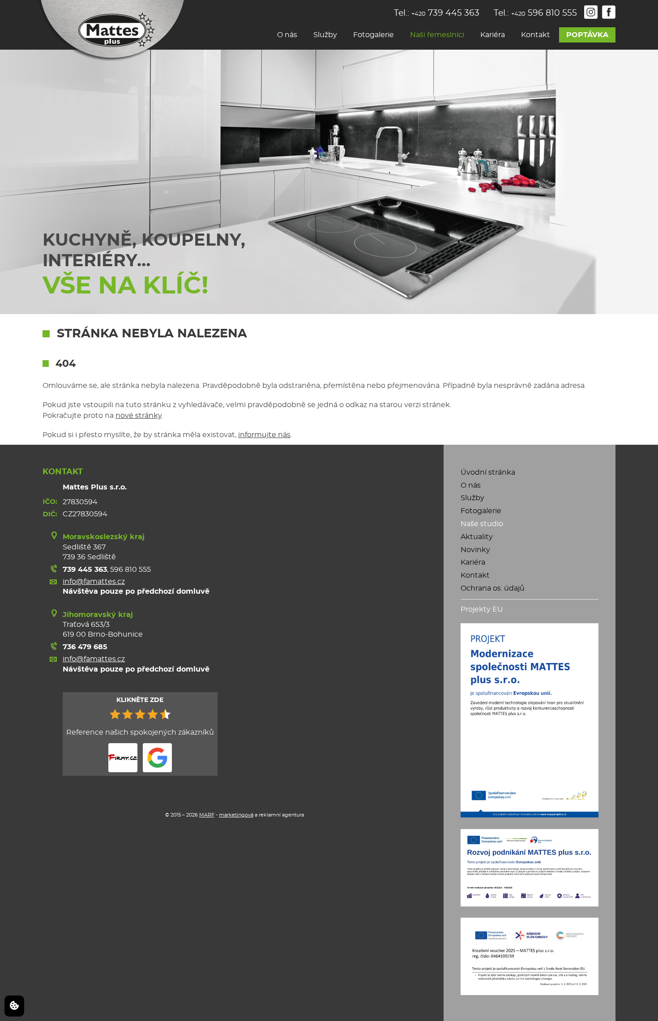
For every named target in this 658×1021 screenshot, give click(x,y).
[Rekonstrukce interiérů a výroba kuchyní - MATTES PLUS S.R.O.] (110, 31)
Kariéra (492, 34)
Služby (325, 34)
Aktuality (477, 536)
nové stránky (138, 415)
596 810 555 (130, 569)
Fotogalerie (373, 34)
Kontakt (535, 34)
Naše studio (482, 524)
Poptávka (587, 34)
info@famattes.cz (94, 581)
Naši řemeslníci (437, 34)
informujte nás (264, 434)
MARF (206, 815)
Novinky (475, 549)
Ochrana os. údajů (493, 588)
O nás (287, 34)
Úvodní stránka (488, 472)
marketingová (236, 815)
